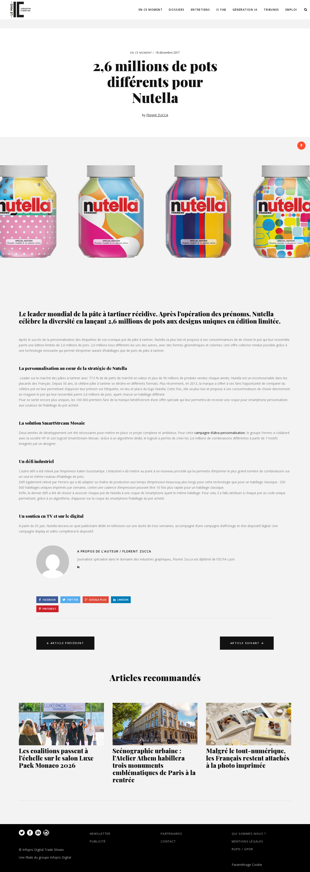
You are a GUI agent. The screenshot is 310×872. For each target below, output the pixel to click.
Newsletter (100, 834)
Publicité (98, 841)
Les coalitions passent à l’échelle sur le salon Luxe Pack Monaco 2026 (56, 757)
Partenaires (171, 834)
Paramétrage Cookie (247, 864)
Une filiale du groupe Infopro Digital (45, 857)
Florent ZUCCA (157, 115)
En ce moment (141, 52)
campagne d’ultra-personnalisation (219, 433)
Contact (168, 841)
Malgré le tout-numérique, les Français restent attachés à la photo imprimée (247, 757)
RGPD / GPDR (242, 849)
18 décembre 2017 (167, 52)
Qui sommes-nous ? (249, 834)
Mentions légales (247, 841)
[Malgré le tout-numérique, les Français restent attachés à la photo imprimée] (248, 724)
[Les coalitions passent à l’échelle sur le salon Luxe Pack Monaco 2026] (61, 724)
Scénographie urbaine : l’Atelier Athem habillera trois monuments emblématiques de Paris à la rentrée (154, 765)
